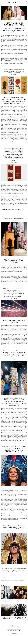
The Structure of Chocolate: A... (20, 600)
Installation (9, 580)
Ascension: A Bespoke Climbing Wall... (7, 618)
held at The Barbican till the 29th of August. (14, 63)
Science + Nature (4, 580)
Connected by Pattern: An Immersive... (7, 600)
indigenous (14, 580)
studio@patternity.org (14, 625)
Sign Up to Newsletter (15, 630)
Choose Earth (21, 580)
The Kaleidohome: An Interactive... (20, 618)
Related (3, 585)
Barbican (17, 580)
